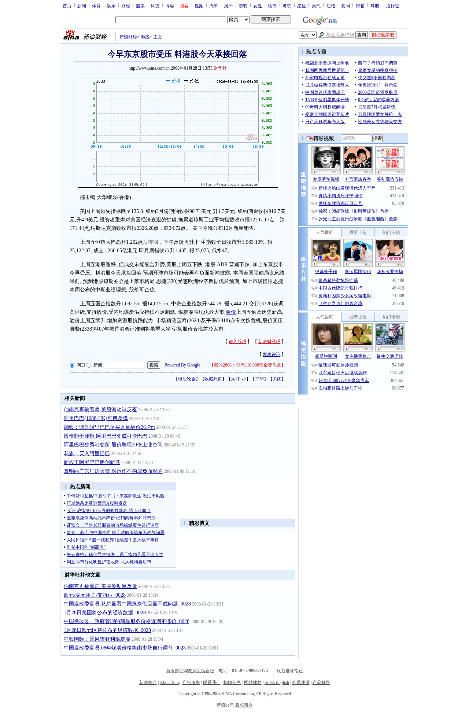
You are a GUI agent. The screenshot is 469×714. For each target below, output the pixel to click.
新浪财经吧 (269, 341)
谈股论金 (187, 379)
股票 (140, 5)
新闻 (81, 5)
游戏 (243, 5)
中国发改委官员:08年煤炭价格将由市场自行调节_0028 (125, 648)
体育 (96, 5)
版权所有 (244, 705)
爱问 (345, 5)
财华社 (220, 68)
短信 (330, 5)
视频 (199, 5)
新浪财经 (128, 37)
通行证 (392, 5)
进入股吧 (237, 341)
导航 (374, 5)
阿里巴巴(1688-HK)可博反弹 (96, 418)
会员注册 (301, 682)
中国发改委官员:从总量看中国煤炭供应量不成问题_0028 (127, 604)
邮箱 (360, 5)
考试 (286, 5)
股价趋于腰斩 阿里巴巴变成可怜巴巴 (105, 436)
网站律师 (253, 682)
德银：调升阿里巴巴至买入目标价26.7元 (109, 427)
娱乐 (111, 5)
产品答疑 (321, 682)
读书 (272, 5)
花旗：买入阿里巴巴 (87, 453)
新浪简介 (148, 682)
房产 (228, 5)
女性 (257, 5)
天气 (316, 5)
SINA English (277, 682)
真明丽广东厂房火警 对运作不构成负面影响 (113, 471)
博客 (169, 5)
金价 (231, 312)
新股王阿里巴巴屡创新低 (92, 462)
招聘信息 (232, 682)
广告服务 (191, 682)
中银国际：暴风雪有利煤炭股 (97, 639)
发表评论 (271, 354)
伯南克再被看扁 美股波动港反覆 (100, 409)
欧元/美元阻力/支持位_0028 (95, 595)
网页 (81, 365)
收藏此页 (213, 379)
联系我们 (212, 682)
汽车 (213, 5)
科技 (155, 5)
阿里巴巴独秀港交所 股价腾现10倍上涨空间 (113, 445)
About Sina (170, 682)
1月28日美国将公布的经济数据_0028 (105, 612)
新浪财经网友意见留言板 (190, 670)
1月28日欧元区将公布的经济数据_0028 (107, 630)
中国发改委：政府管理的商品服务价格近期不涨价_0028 (126, 621)
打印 (259, 379)
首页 (67, 5)
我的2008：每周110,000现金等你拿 (247, 365)
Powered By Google (182, 365)
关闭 (277, 379)
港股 (145, 37)
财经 (125, 5)
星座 (301, 5)
